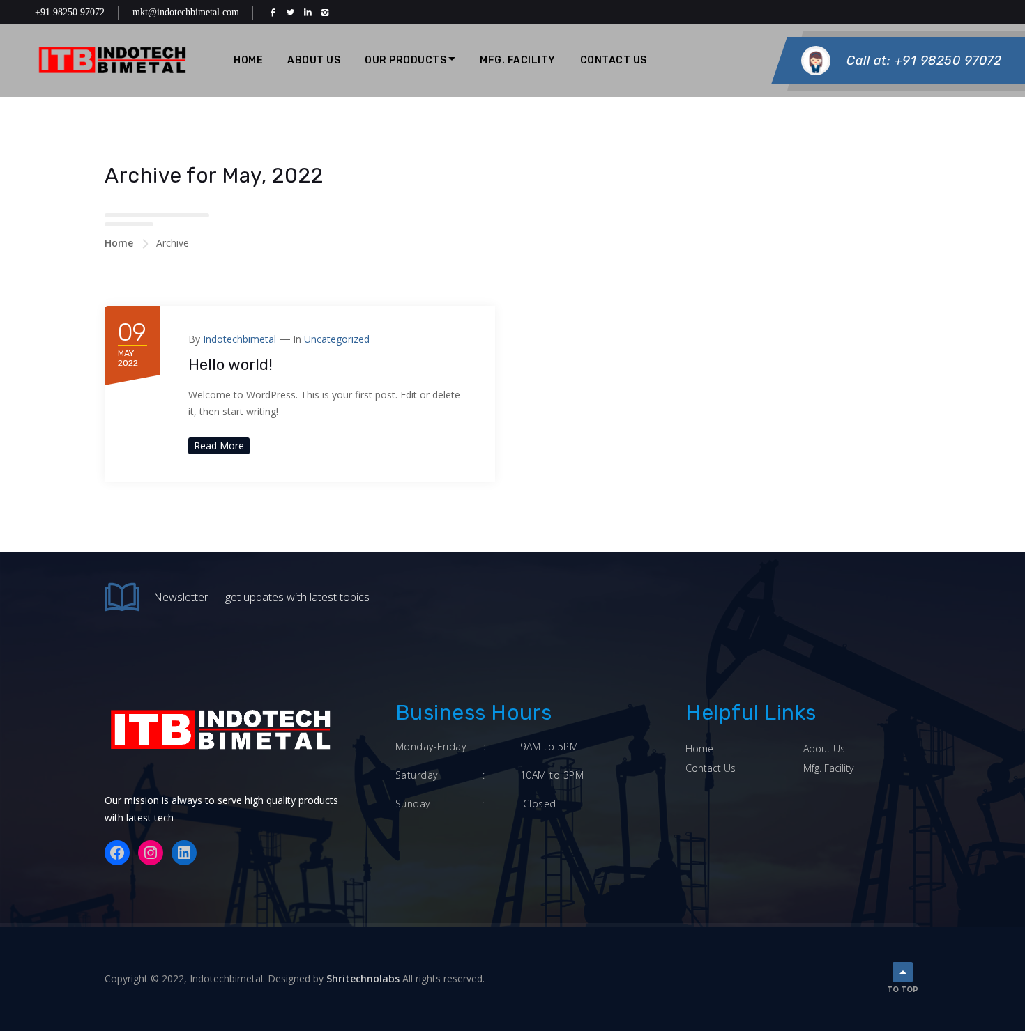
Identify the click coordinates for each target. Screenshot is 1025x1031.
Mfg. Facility (828, 768)
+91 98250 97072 (70, 12)
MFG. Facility (518, 60)
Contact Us (613, 60)
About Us (313, 60)
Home (248, 60)
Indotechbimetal (239, 339)
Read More (219, 445)
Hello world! (230, 364)
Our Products (405, 60)
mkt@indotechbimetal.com (185, 12)
